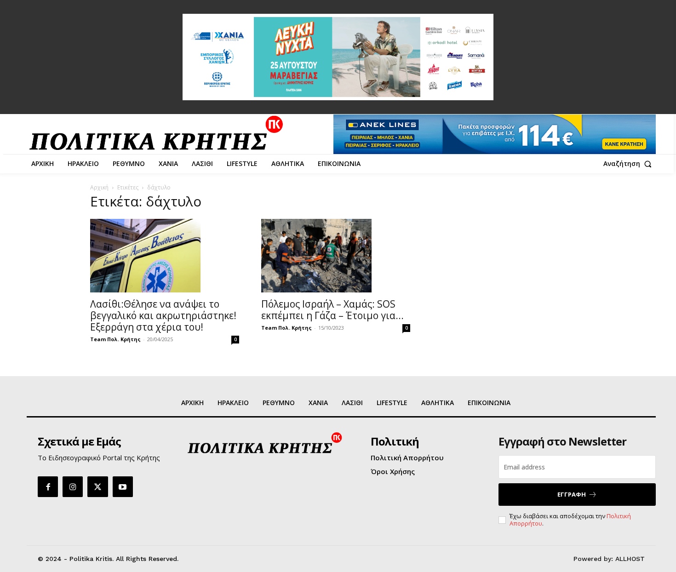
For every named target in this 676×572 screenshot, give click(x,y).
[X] (97, 486)
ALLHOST (630, 558)
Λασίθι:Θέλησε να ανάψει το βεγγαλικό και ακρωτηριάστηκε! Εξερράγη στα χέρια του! (163, 315)
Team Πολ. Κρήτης (115, 339)
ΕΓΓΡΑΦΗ (571, 494)
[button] (629, 163)
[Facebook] (48, 486)
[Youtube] (123, 486)
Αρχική (99, 187)
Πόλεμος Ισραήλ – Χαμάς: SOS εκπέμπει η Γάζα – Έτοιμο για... (332, 309)
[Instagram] (73, 486)
